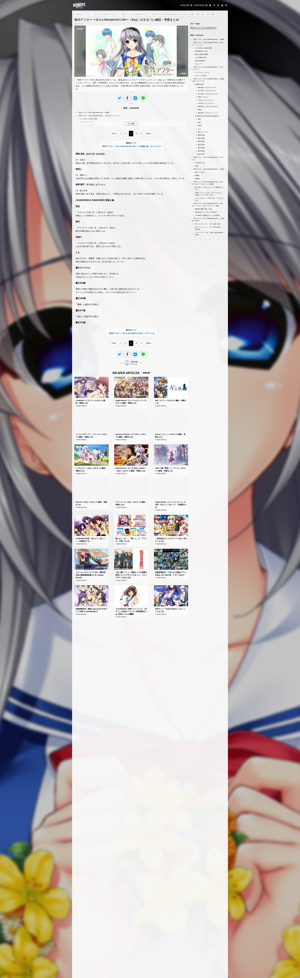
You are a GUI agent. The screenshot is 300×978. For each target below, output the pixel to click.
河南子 (200, 125)
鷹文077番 (201, 154)
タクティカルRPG (200, 76)
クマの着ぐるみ (200, 163)
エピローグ (198, 64)
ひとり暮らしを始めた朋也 (88, 119)
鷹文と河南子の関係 (86, 125)
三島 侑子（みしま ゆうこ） (207, 103)
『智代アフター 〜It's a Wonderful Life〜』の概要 (93, 112)
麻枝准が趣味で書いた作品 (203, 209)
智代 (199, 122)
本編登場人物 (199, 84)
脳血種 (197, 179)
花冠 (196, 166)
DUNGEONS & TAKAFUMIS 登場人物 (207, 116)
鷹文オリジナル (203, 132)
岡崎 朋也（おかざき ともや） (207, 87)
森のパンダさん (200, 172)
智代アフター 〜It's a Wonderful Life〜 (204, 28)
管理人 (200, 110)
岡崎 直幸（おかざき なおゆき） (208, 106)
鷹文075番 (201, 145)
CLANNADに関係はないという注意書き (207, 215)
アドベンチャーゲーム (202, 72)
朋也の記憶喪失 (200, 61)
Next (148, 133)
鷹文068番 (201, 138)
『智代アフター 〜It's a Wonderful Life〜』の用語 (208, 169)
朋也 (199, 119)
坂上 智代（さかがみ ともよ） (207, 91)
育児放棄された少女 (86, 122)
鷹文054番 (201, 135)
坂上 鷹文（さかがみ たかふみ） (208, 94)
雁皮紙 (197, 175)
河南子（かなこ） (203, 97)
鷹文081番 (201, 148)
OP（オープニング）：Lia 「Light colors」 (208, 224)
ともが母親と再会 (200, 57)
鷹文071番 (201, 141)
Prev (114, 133)
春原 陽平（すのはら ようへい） (208, 113)
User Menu (199, 5)
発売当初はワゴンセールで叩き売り (206, 212)
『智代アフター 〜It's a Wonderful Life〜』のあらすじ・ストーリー (98, 116)
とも (199, 129)
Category (185, 5)
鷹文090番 (201, 151)
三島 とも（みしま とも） (206, 100)
